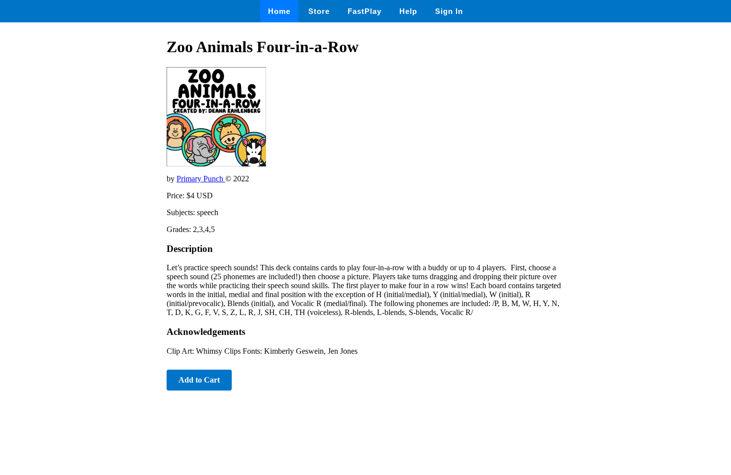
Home (279, 11)
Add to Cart (199, 380)
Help (408, 11)
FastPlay (364, 11)
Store (319, 11)
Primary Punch (201, 178)
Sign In (449, 11)
